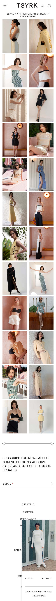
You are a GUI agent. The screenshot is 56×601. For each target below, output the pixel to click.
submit (47, 578)
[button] (5, 5)
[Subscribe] (50, 483)
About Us (28, 512)
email (29, 578)
